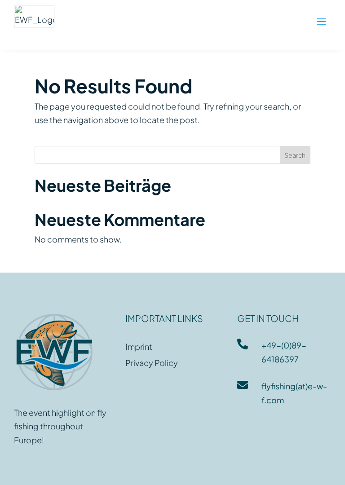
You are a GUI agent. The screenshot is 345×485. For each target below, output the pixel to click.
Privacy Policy (151, 362)
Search (294, 155)
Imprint (138, 346)
